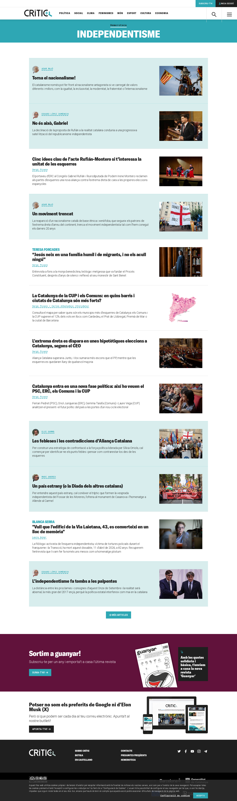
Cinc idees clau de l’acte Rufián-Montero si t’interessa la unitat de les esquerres (86, 161)
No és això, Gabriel (50, 123)
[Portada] (38, 13)
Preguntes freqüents (134, 755)
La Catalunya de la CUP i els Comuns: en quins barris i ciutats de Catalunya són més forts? (83, 298)
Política (64, 13)
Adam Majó (47, 68)
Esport (131, 13)
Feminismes (106, 13)
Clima (91, 13)
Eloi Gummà (48, 431)
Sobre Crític (82, 750)
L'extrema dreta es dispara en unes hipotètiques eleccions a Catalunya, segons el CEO (89, 343)
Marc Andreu (49, 476)
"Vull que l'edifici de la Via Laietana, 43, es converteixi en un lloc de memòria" (90, 527)
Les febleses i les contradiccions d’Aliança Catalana (82, 441)
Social (78, 13)
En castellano (83, 759)
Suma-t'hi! (38, 672)
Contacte (126, 750)
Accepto (200, 795)
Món (120, 13)
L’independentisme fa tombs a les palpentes (74, 581)
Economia (161, 13)
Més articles (120, 615)
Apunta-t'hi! (39, 729)
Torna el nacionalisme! (53, 78)
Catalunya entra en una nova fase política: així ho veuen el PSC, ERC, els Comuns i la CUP (88, 388)
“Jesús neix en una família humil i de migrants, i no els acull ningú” (89, 254)
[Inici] (42, 753)
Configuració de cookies (175, 795)
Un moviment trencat (52, 213)
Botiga (79, 755)
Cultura (145, 13)
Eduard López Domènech (55, 113)
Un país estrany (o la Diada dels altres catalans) (77, 486)
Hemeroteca (118, 25)
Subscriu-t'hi (205, 3)
